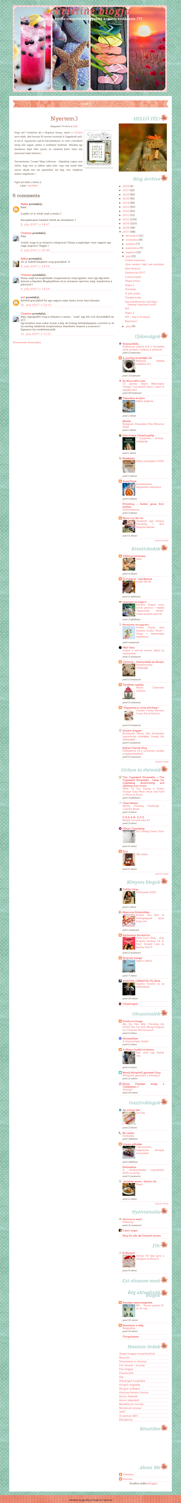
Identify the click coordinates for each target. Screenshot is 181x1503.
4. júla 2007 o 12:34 (35, 288)
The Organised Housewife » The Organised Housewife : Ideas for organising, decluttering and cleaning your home (143, 781)
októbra (131, 244)
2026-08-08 (143, 581)
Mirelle (126, 421)
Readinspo (128, 458)
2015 (126, 198)
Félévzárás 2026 (146, 892)
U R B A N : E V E (133, 817)
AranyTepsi (129, 481)
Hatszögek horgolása (132, 1380)
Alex (138, 558)
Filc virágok (126, 1369)
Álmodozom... (133, 268)
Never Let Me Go (133, 518)
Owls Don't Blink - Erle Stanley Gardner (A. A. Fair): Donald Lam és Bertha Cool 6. (150, 943)
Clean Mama (130, 803)
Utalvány (130, 289)
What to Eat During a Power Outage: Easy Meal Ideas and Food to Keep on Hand (143, 791)
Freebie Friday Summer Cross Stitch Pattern (150, 712)
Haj (121, 1376)
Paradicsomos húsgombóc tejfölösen (148, 486)
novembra (132, 239)
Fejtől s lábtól (144, 960)
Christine (26, 233)
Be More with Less (133, 380)
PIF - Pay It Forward (137, 316)
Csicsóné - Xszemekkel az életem (143, 661)
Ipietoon (107, 1500)
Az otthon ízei (131, 1110)
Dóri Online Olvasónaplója (138, 435)
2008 (126, 227)
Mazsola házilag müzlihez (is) (150, 362)
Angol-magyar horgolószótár (137, 1353)
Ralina (24, 258)
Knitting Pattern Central (133, 1392)
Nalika (24, 204)
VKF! (122, 1411)
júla (128, 256)
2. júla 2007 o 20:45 (35, 250)
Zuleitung (127, 1222)
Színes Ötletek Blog (134, 747)
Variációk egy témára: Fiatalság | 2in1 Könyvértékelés (150, 524)
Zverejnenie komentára (27, 342)
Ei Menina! (128, 1252)
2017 (126, 190)
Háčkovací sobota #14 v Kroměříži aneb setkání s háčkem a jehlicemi (143, 348)
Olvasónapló (130, 1003)
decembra (132, 235)
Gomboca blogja (132, 1021)
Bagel (139, 1184)
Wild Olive (128, 647)
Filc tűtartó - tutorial (132, 1365)
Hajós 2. (130, 312)
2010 (126, 219)
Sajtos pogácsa (144, 401)
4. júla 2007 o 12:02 (35, 266)
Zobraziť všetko (161, 540)
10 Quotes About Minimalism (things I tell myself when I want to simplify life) (143, 386)
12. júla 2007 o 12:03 (36, 304)
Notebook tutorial (130, 1408)
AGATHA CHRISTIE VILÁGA (141, 980)
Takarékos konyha (133, 398)
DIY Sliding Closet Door (150, 831)
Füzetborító (126, 1373)
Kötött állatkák (128, 1396)
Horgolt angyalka (129, 1384)
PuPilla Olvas (130, 889)
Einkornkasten (130, 509)
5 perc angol (130, 1230)
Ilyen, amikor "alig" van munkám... (145, 264)
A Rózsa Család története (138, 1049)
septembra (132, 248)
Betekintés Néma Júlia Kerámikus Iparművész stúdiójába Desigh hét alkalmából (143, 736)
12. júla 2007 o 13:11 (36, 333)
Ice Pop (140, 1112)
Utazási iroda (133, 297)
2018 (126, 186)
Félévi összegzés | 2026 (150, 461)
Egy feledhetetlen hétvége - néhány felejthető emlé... (142, 303)
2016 (126, 194)
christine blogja (90, 10)
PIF (127, 308)
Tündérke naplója (133, 684)
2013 (126, 206)
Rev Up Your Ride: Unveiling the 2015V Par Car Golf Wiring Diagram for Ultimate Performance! (143, 1027)
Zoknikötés (126, 1419)
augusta (131, 252)
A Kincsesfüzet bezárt (135, 1041)
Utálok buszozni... (135, 260)
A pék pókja (132, 293)
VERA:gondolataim (134, 556)
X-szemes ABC (128, 1415)
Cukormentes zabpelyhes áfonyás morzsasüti (150, 1150)
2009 (126, 223)
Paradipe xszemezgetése (137, 1302)
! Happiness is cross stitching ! (140, 707)
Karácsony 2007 (135, 272)
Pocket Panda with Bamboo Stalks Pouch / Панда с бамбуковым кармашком (150, 632)
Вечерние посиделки (135, 624)
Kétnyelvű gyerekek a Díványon (141, 1075)
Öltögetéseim (130, 1336)
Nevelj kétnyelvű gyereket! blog (141, 1072)
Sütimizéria (129, 1167)
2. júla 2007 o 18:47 (35, 224)
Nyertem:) (131, 321)
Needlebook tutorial (131, 1404)
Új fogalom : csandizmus (137, 578)
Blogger (152, 1483)
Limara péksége (132, 1144)
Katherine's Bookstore (136, 935)
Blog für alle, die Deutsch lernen (141, 1235)
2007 (126, 231)
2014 (126, 202)
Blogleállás (128, 1328)
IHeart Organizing (133, 828)
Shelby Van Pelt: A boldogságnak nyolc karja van (150, 918)
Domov (86, 104)
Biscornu (124, 1357)
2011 (126, 215)
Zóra (125, 851)
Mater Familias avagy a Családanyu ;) (143, 1085)
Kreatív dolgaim (132, 730)
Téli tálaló (142, 854)
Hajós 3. (130, 285)
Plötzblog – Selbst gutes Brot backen (143, 505)
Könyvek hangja (132, 957)
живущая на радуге (134, 601)
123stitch (78, 132)
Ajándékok (33, 185)
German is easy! (132, 1219)
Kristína (127, 1479)
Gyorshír (127, 1089)
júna (129, 326)
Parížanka (128, 1135)
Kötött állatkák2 (129, 1400)
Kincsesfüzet (130, 1038)
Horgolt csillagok (129, 1388)
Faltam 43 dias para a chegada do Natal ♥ (150, 1257)
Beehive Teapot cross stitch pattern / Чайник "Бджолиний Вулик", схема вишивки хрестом (150, 609)
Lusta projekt (133, 276)
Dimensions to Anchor (133, 1361)
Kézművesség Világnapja (144, 666)
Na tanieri (128, 1133)
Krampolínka (130, 343)
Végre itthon (132, 280)
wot (23, 297)
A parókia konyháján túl (137, 357)
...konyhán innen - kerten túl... (139, 1181)
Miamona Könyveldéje (135, 912)
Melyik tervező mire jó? (136, 820)
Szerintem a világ (132, 1325)
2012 (126, 211)
